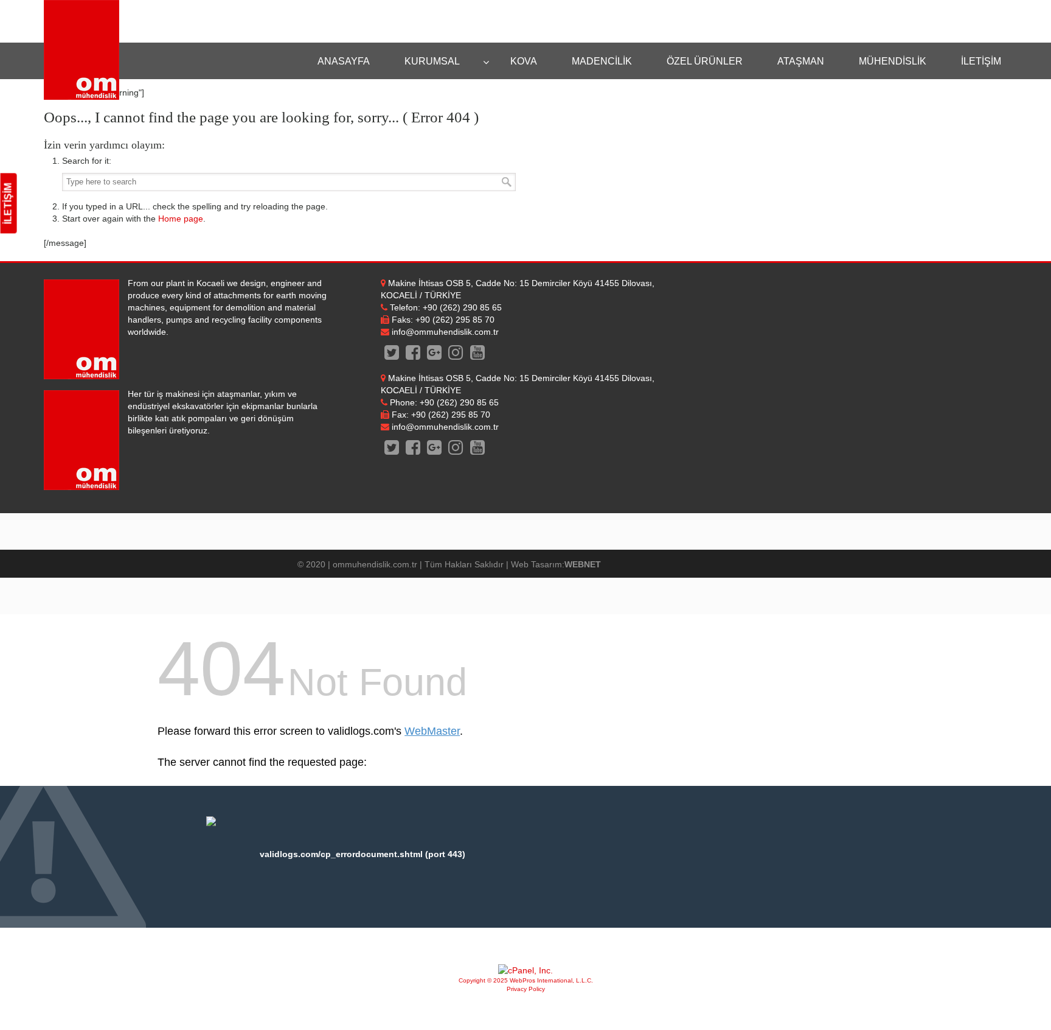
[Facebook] (413, 355)
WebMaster (432, 731)
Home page (180, 218)
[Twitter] (391, 355)
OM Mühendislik (81, 50)
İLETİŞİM (8, 204)
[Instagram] (456, 355)
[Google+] (434, 355)
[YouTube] (477, 355)
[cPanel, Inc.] (525, 970)
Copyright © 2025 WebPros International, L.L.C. (526, 980)
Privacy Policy (526, 989)
